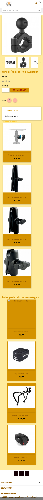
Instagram (27, 473)
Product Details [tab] (12, 110)
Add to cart (19, 90)
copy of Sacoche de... (21, 458)
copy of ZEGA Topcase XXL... (21, 416)
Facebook (16, 473)
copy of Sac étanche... (21, 374)
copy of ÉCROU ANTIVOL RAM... (17, 197)
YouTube (21, 473)
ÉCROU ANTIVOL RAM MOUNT (17, 155)
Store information (8, 493)
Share (9, 100)
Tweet (15, 100)
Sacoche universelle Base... (21, 332)
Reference (9, 116)
